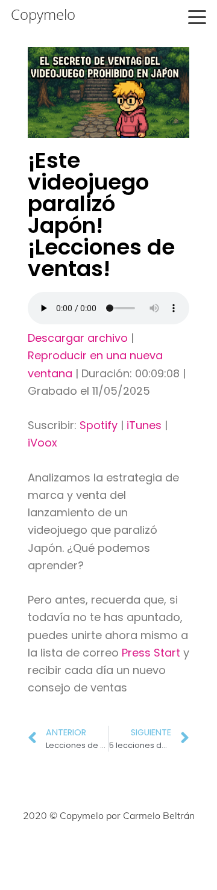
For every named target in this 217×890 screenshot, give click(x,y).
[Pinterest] (108, 851)
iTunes (144, 425)
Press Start (152, 652)
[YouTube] (161, 851)
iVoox (42, 442)
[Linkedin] (135, 851)
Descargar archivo (78, 337)
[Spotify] (188, 851)
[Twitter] (55, 851)
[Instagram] (82, 851)
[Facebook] (29, 851)
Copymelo (43, 14)
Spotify (99, 425)
